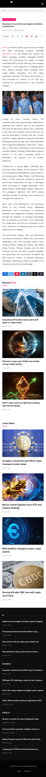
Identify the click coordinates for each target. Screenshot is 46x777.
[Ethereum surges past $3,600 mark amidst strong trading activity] (23, 344)
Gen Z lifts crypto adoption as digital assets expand (22, 690)
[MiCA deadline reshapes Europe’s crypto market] (23, 531)
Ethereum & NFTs (9, 19)
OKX (4, 47)
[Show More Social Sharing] (41, 36)
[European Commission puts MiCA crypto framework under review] (23, 443)
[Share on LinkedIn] (36, 36)
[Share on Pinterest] (27, 36)
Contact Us (27, 771)
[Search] (42, 3)
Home (4, 10)
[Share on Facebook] (12, 36)
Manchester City (9, 54)
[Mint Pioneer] (23, 4)
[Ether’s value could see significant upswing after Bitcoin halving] (23, 385)
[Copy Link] (32, 36)
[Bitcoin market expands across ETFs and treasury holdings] (23, 487)
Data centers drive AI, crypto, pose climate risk (20, 641)
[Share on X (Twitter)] (17, 36)
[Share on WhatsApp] (22, 36)
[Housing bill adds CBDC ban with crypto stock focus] (23, 574)
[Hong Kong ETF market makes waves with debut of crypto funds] (23, 302)
